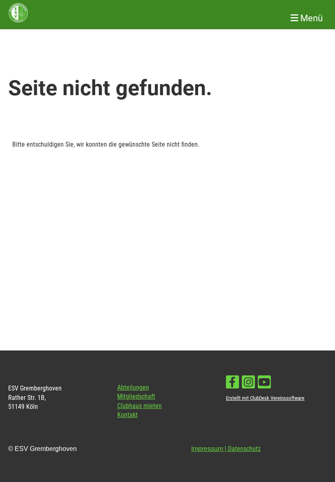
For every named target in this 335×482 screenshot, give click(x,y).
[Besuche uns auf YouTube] (264, 384)
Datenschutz (244, 449)
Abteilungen (133, 387)
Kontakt (127, 415)
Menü (310, 18)
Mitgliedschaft (136, 396)
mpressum (208, 448)
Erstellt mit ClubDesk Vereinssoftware (265, 398)
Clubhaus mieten (139, 406)
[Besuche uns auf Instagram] (248, 384)
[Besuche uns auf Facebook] (232, 384)
